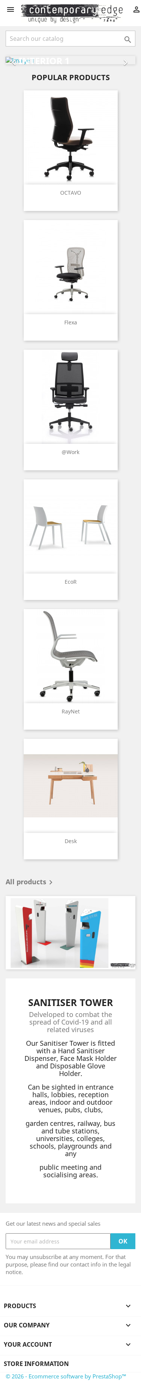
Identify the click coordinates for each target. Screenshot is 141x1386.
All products (30, 882)
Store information (36, 1364)
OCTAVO (70, 192)
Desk (71, 841)
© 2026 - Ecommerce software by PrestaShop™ (66, 1376)
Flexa (70, 322)
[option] (70, 60)
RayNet (71, 711)
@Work (70, 452)
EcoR (71, 581)
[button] (15, 60)
